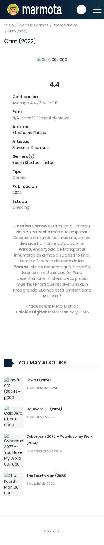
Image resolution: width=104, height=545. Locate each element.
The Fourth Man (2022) (46, 475)
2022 (17, 192)
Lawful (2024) (38, 380)
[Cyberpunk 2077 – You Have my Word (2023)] (14, 450)
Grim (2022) (17, 31)
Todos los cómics (33, 25)
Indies (48, 162)
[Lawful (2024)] (14, 388)
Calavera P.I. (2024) (44, 409)
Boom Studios (65, 25)
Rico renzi (40, 147)
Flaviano (20, 147)
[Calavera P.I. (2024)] (14, 417)
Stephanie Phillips (29, 132)
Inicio (9, 25)
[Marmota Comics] (34, 9)
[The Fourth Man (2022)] (14, 484)
